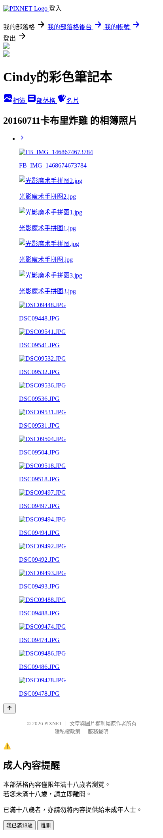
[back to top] (9, 708)
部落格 (46, 100)
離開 (45, 826)
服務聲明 (98, 731)
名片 (72, 100)
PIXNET (53, 723)
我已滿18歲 (19, 826)
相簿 (20, 100)
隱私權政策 (67, 731)
